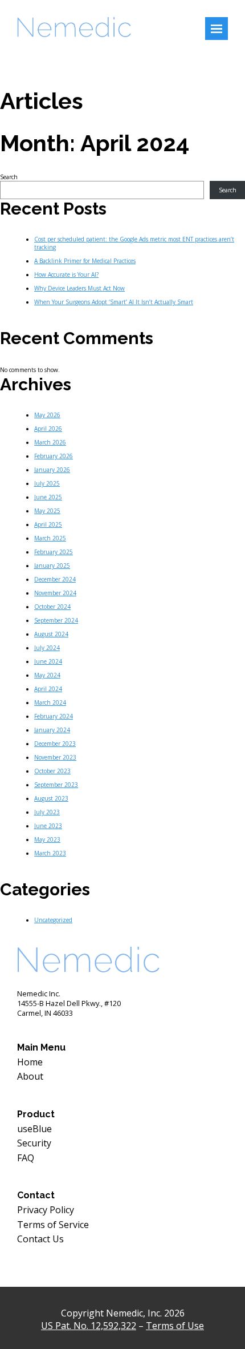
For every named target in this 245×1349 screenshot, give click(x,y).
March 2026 (50, 442)
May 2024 (47, 675)
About (30, 1076)
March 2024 (50, 702)
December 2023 (55, 744)
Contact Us (40, 1239)
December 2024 (55, 579)
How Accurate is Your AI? (66, 274)
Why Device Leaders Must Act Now (79, 288)
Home (30, 1062)
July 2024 (47, 648)
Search (9, 177)
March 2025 (50, 538)
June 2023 (48, 826)
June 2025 (48, 497)
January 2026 (52, 470)
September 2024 (56, 620)
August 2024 (51, 634)
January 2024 (52, 730)
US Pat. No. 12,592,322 (88, 1325)
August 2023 (51, 798)
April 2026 (48, 429)
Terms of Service (53, 1224)
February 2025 (53, 552)
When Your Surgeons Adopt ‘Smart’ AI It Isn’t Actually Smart (113, 302)
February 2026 (53, 456)
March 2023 (50, 853)
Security (34, 1143)
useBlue (34, 1128)
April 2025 (48, 524)
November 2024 (55, 593)
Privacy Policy (45, 1209)
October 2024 (52, 607)
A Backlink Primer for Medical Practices (85, 261)
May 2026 (47, 415)
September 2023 (56, 785)
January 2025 (52, 566)
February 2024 (53, 716)
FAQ (25, 1158)
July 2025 (47, 483)
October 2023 (52, 771)
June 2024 (48, 661)
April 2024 (48, 689)
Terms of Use (175, 1325)
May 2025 (47, 511)
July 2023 (47, 812)
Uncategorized (53, 920)
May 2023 (47, 839)
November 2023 (55, 757)
